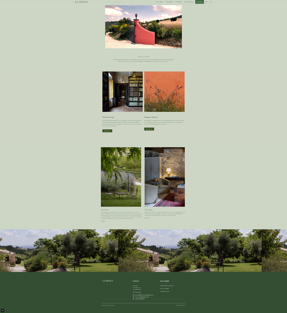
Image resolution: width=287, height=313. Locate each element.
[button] (107, 130)
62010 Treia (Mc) (164, 288)
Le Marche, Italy (164, 291)
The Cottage (159, 2)
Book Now (199, 2)
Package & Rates (189, 2)
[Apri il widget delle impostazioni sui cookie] (2, 310)
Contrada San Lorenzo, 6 (167, 285)
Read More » (103, 221)
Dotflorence (183, 305)
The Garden (169, 2)
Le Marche (179, 2)
